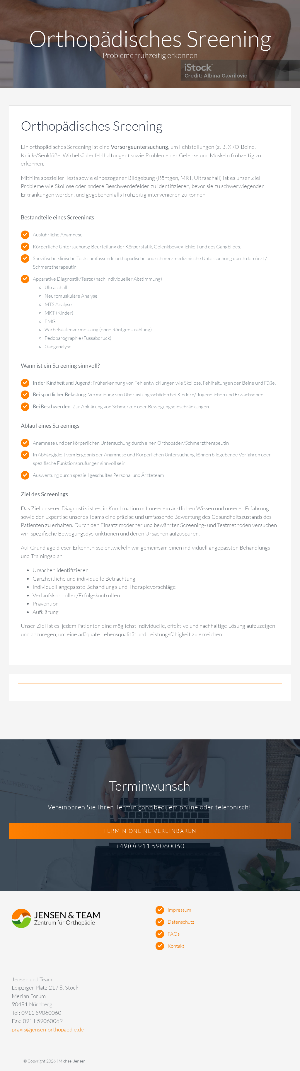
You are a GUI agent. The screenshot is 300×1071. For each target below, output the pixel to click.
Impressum (179, 910)
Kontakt (176, 946)
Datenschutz (181, 922)
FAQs (174, 934)
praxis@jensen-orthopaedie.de (48, 1029)
